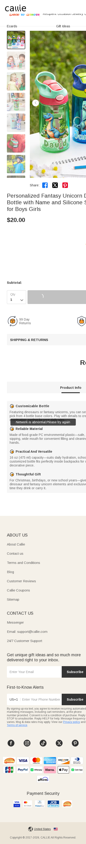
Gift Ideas (63, 26)
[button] (35, 102)
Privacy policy (71, 722)
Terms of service (17, 725)
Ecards (12, 26)
